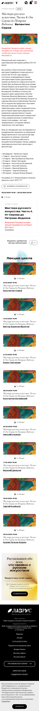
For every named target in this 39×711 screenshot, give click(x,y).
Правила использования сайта (19, 646)
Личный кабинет (20, 657)
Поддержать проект (19, 675)
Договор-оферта (19, 653)
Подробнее (9, 230)
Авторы (19, 638)
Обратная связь (19, 671)
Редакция (19, 634)
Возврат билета (19, 649)
